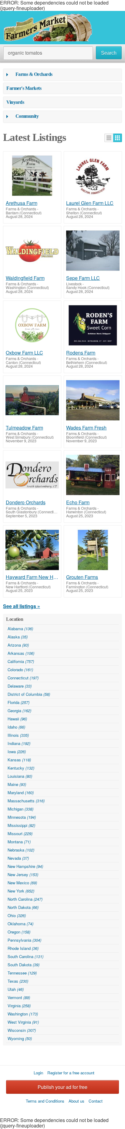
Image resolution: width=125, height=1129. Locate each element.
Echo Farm (78, 502)
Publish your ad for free (62, 1086)
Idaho (16, 727)
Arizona (18, 645)
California (21, 661)
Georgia (19, 710)
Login (38, 1073)
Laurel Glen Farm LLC (89, 203)
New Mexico (22, 883)
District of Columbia (29, 694)
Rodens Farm (80, 352)
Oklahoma (20, 924)
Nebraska (21, 850)
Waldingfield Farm (25, 278)
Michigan (20, 809)
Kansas (19, 760)
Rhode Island (23, 948)
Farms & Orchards (33, 74)
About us (76, 1101)
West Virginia (23, 1022)
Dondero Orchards (26, 502)
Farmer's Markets (23, 88)
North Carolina (25, 899)
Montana (19, 842)
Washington (23, 1014)
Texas (18, 981)
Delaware (20, 686)
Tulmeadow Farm (24, 427)
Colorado (20, 669)
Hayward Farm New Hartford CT (32, 577)
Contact (96, 1101)
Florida (18, 702)
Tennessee (22, 973)
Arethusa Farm (21, 203)
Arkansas (21, 653)
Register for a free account (70, 1073)
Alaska (18, 637)
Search (109, 53)
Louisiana (20, 776)
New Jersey (23, 874)
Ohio (17, 915)
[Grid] (117, 138)
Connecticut (23, 678)
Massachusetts (26, 801)
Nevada (18, 858)
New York (21, 891)
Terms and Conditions (45, 1101)
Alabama (20, 628)
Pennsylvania (24, 940)
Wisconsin (22, 1030)
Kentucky (21, 768)
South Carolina (25, 956)
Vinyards (15, 102)
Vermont (19, 997)
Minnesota (22, 817)
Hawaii (17, 719)
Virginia (19, 1005)
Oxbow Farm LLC (24, 352)
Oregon (19, 932)
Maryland (21, 792)
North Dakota (23, 907)
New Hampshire (25, 866)
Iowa (17, 751)
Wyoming (20, 1038)
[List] (108, 138)
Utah (16, 989)
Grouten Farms (82, 577)
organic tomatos (25, 52)
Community (27, 116)
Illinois (18, 735)
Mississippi (21, 825)
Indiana (19, 743)
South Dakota (23, 964)
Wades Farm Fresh (86, 427)
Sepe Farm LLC (83, 278)
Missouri (20, 833)
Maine (17, 784)
